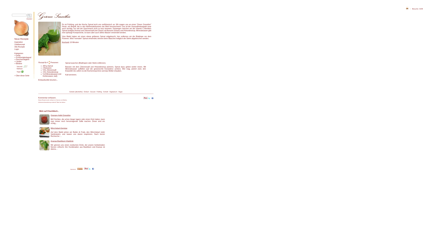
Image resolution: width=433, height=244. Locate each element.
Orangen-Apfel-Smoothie (61, 115)
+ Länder (18, 61)
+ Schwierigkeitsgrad (22, 57)
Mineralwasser (52, 74)
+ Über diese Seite (21, 76)
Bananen (48, 68)
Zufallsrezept (19, 44)
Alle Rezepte (19, 47)
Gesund (92, 92)
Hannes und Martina (61, 100)
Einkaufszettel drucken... (48, 80)
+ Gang (17, 55)
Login (16, 49)
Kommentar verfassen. (47, 98)
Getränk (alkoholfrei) (76, 92)
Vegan (19, 72)
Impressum (73, 169)
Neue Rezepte (21, 39)
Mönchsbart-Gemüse (59, 128)
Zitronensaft (51, 70)
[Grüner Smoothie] (49, 55)
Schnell (105, 92)
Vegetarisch (113, 92)
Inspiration (18, 42)
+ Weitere (18, 64)
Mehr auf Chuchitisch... (49, 111)
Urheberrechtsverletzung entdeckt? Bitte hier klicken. (52, 102)
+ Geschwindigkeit (21, 59)
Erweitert (29, 19)
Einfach (86, 92)
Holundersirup (52, 72)
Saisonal (20, 66)
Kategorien (18, 53)
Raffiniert (20, 69)
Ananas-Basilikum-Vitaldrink (62, 141)
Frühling (99, 92)
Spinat (50, 66)
